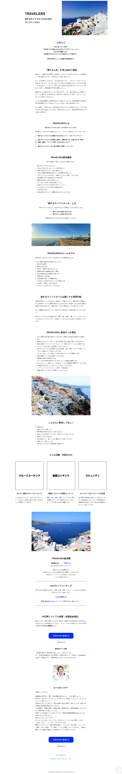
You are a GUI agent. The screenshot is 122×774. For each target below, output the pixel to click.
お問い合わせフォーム (47, 601)
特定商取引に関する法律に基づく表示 (61, 759)
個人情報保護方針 (61, 755)
